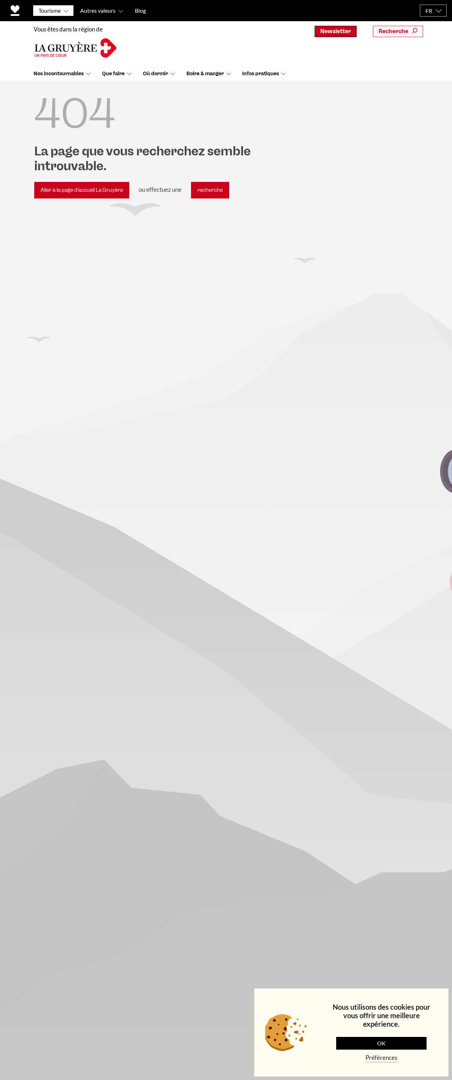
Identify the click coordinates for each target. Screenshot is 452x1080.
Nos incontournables (59, 74)
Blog (140, 10)
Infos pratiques (260, 74)
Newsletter (335, 31)
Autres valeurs (97, 10)
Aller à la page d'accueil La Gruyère (82, 190)
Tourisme (49, 10)
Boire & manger (205, 74)
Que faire (113, 74)
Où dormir (155, 74)
